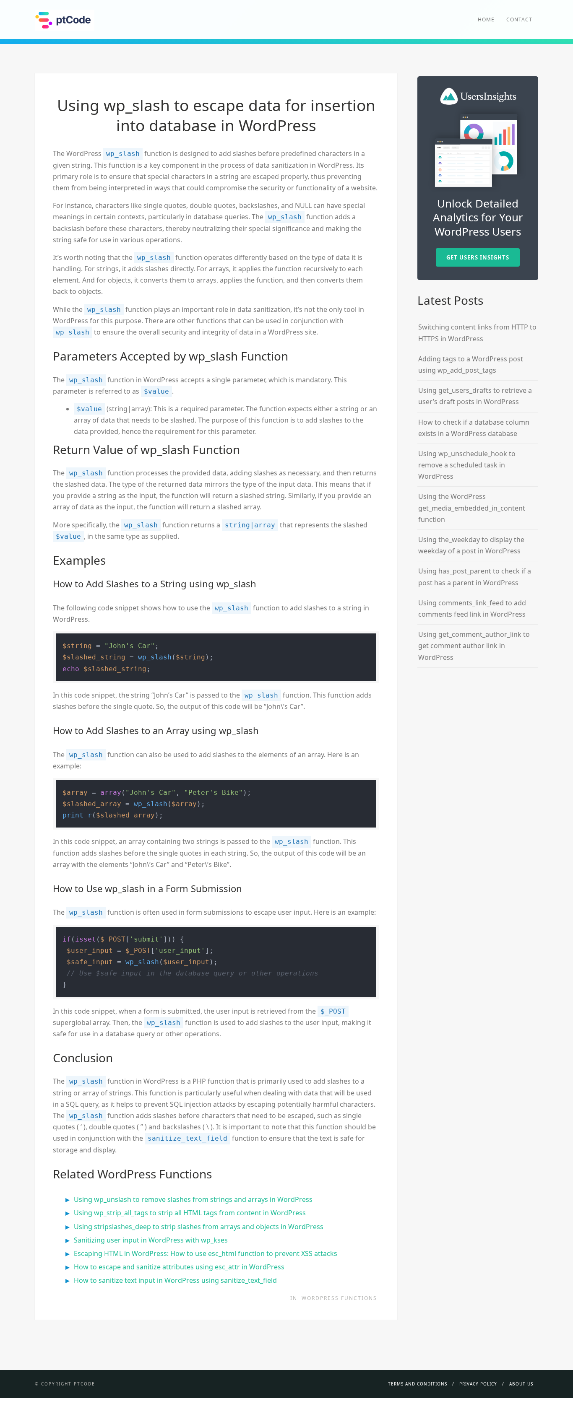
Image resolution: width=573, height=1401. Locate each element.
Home (486, 19)
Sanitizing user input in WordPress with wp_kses (151, 1240)
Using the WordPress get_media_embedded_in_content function (471, 508)
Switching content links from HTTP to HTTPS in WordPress (477, 332)
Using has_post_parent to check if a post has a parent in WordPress (474, 576)
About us (521, 1384)
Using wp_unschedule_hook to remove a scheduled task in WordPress (467, 465)
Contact (519, 19)
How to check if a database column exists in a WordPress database (473, 428)
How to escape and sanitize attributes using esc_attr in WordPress (179, 1266)
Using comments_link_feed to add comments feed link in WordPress (472, 608)
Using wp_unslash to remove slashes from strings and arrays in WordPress (193, 1199)
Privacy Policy (478, 1384)
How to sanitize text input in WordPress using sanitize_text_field (175, 1280)
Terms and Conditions (417, 1384)
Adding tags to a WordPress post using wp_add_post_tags (470, 364)
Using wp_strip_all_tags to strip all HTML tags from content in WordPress (190, 1212)
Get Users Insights (477, 257)
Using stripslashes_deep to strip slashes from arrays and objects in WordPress (198, 1226)
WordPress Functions (339, 1298)
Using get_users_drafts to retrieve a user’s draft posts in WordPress (475, 396)
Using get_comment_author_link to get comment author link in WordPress (474, 646)
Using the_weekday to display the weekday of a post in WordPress (471, 545)
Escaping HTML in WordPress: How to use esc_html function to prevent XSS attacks (205, 1253)
